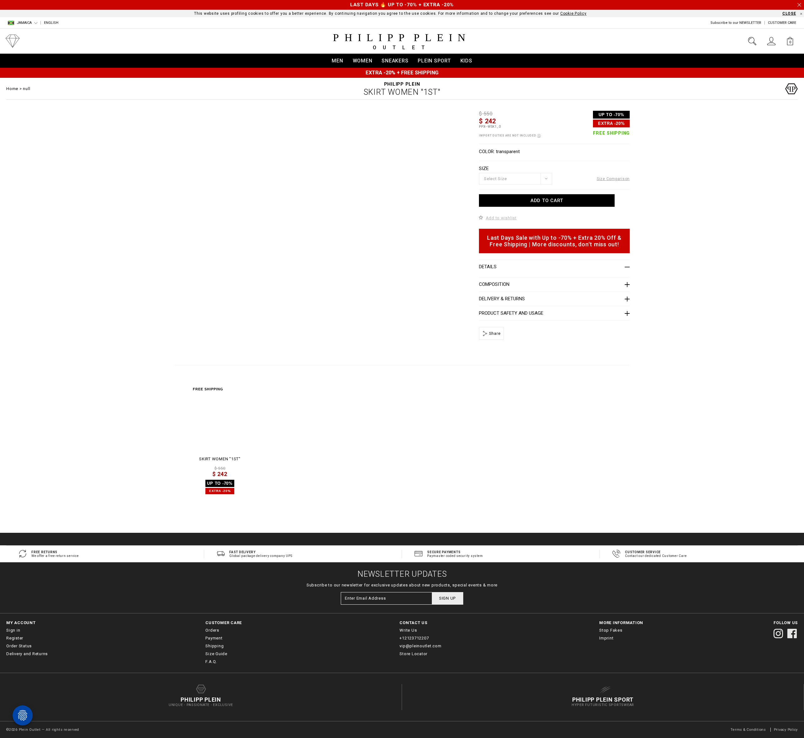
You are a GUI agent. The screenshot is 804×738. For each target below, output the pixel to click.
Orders (212, 630)
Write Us (408, 630)
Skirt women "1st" (220, 459)
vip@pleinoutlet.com (420, 646)
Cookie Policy (573, 13)
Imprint (606, 638)
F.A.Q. (211, 661)
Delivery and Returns (27, 653)
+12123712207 (414, 638)
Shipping (214, 646)
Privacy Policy (786, 730)
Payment (213, 638)
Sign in (13, 630)
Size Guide (216, 653)
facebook (792, 633)
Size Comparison (613, 179)
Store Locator (413, 653)
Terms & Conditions (749, 730)
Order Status (19, 646)
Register (14, 638)
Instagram (778, 633)
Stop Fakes (610, 630)
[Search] (752, 41)
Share (494, 333)
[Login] (771, 41)
